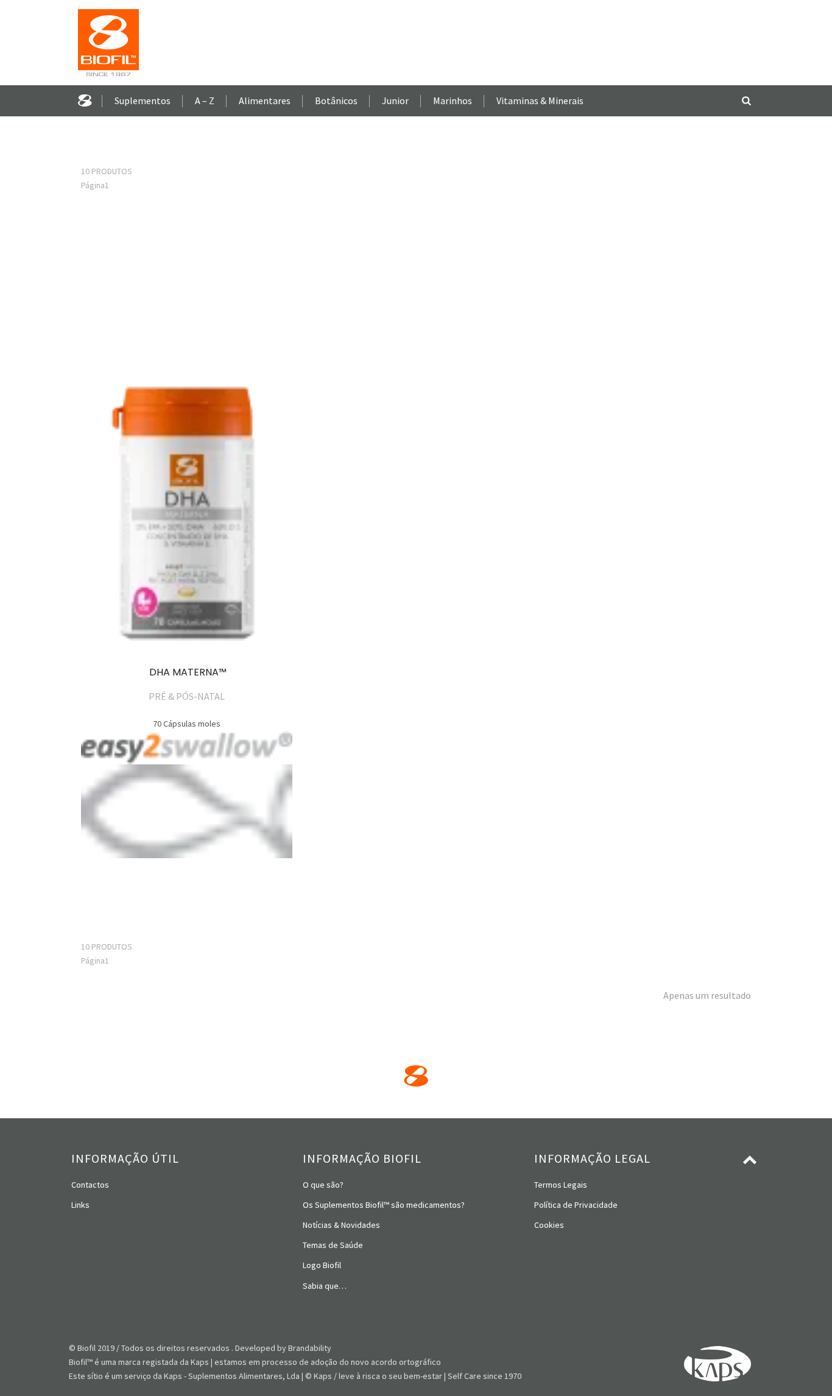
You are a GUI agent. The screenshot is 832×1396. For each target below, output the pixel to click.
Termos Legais (560, 1184)
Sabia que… (325, 1285)
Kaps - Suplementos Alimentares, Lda (232, 1375)
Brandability (309, 1347)
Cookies (549, 1224)
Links (80, 1204)
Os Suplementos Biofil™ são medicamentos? (384, 1204)
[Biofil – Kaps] (104, 42)
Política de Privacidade (576, 1204)
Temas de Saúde (333, 1244)
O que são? (323, 1184)
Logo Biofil (322, 1265)
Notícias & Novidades (341, 1224)
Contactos (90, 1184)
